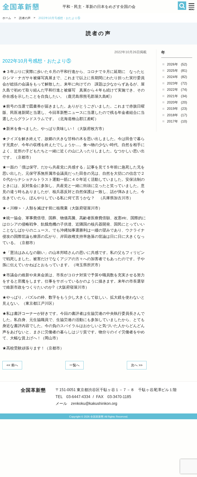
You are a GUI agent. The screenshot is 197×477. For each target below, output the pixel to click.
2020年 (172, 102)
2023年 (172, 83)
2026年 (172, 64)
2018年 (172, 115)
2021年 (172, 96)
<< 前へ (12, 365)
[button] (191, 6)
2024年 (172, 77)
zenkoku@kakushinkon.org (94, 403)
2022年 (172, 89)
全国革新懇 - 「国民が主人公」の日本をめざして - (32, 6)
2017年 (172, 121)
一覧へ (74, 365)
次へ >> (136, 365)
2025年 (172, 70)
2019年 (172, 108)
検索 (182, 5)
